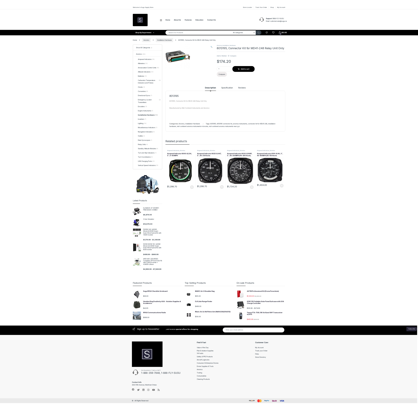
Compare (233, 56)
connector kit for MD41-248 (257, 124)
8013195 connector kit (224, 124)
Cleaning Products (203, 379)
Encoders (142, 106)
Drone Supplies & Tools (205, 366)
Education (199, 20)
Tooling (199, 373)
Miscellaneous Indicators (147, 127)
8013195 (213, 124)
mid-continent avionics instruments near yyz (224, 126)
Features (188, 20)
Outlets (141, 136)
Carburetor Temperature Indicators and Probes (149, 81)
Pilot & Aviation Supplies (205, 351)
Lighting (142, 123)
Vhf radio (200, 353)
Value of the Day (203, 347)
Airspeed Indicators (173, 150)
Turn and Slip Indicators (147, 153)
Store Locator (247, 7)
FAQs (257, 354)
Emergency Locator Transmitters (149, 101)
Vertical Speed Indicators (148, 165)
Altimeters (143, 63)
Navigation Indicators (146, 132)
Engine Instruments (145, 111)
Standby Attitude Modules (148, 148)
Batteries (142, 76)
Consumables (201, 376)
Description (210, 88)
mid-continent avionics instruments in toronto (192, 126)
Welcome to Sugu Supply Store (143, 7)
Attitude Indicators (145, 72)
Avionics (146, 40)
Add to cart (245, 69)
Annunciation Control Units (148, 68)
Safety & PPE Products (205, 357)
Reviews (242, 88)
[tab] (210, 89)
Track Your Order (261, 7)
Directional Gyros (145, 95)
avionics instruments (240, 124)
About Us (177, 20)
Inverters (142, 119)
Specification (227, 88)
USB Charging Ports (146, 161)
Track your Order (261, 351)
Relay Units (143, 144)
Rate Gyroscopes (145, 140)
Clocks (141, 87)
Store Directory (260, 357)
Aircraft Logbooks (203, 360)
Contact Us (211, 20)
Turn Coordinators (145, 157)
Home (167, 20)
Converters (143, 91)
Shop (272, 7)
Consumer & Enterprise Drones (207, 363)
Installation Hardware (164, 40)
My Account (281, 7)
